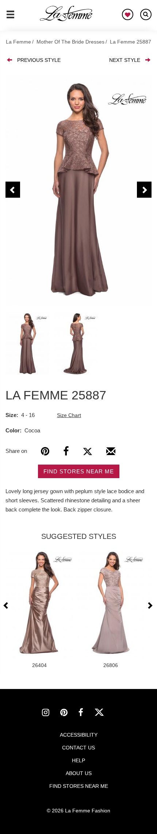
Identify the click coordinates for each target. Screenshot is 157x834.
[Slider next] (149, 605)
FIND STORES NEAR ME (78, 471)
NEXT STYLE (124, 60)
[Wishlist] (127, 14)
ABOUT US (79, 773)
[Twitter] (87, 451)
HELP (78, 760)
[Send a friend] (110, 454)
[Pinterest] (45, 451)
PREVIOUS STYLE (39, 60)
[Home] (66, 13)
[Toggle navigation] (10, 17)
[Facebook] (66, 451)
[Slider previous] (7, 605)
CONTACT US (78, 748)
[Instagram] (51, 713)
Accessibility (78, 735)
